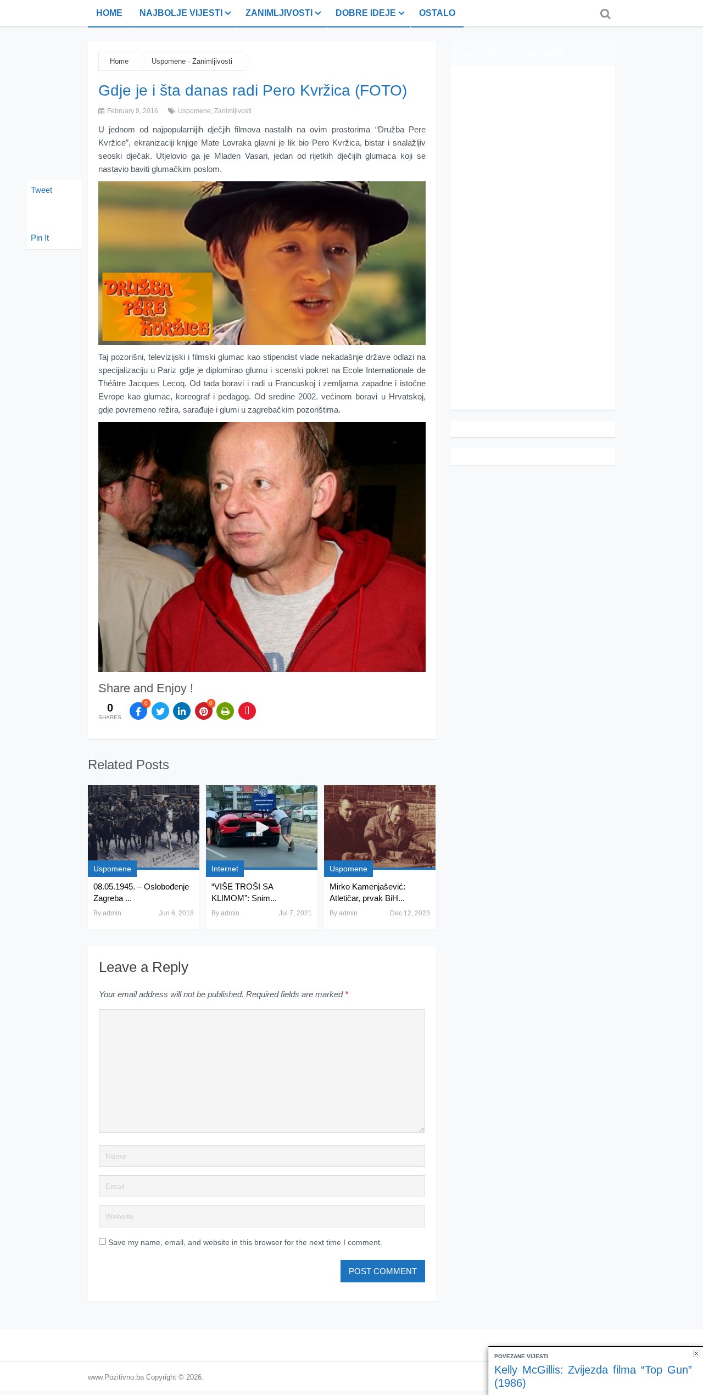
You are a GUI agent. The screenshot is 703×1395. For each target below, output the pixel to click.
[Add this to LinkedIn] (182, 711)
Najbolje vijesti (181, 13)
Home (109, 13)
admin (112, 913)
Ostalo (437, 13)
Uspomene (169, 61)
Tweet (41, 189)
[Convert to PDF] (247, 711)
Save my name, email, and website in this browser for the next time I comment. (245, 1242)
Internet (224, 868)
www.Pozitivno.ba (116, 1377)
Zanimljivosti (279, 13)
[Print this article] (225, 711)
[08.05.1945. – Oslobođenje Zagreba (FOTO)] (143, 827)
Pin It (40, 237)
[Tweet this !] (160, 711)
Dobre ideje (366, 13)
